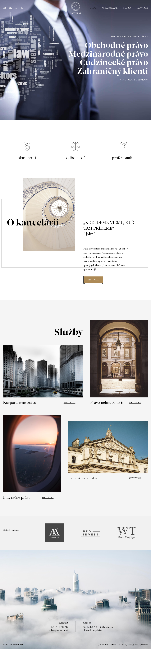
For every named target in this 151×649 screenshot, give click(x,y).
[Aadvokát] (75, 8)
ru (16, 8)
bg (22, 8)
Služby (127, 8)
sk (10, 8)
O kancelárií (110, 8)
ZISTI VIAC (93, 280)
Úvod (93, 8)
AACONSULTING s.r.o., (115, 644)
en (4, 8)
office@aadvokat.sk (58, 630)
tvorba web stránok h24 (13, 644)
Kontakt (142, 8)
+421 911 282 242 (59, 627)
